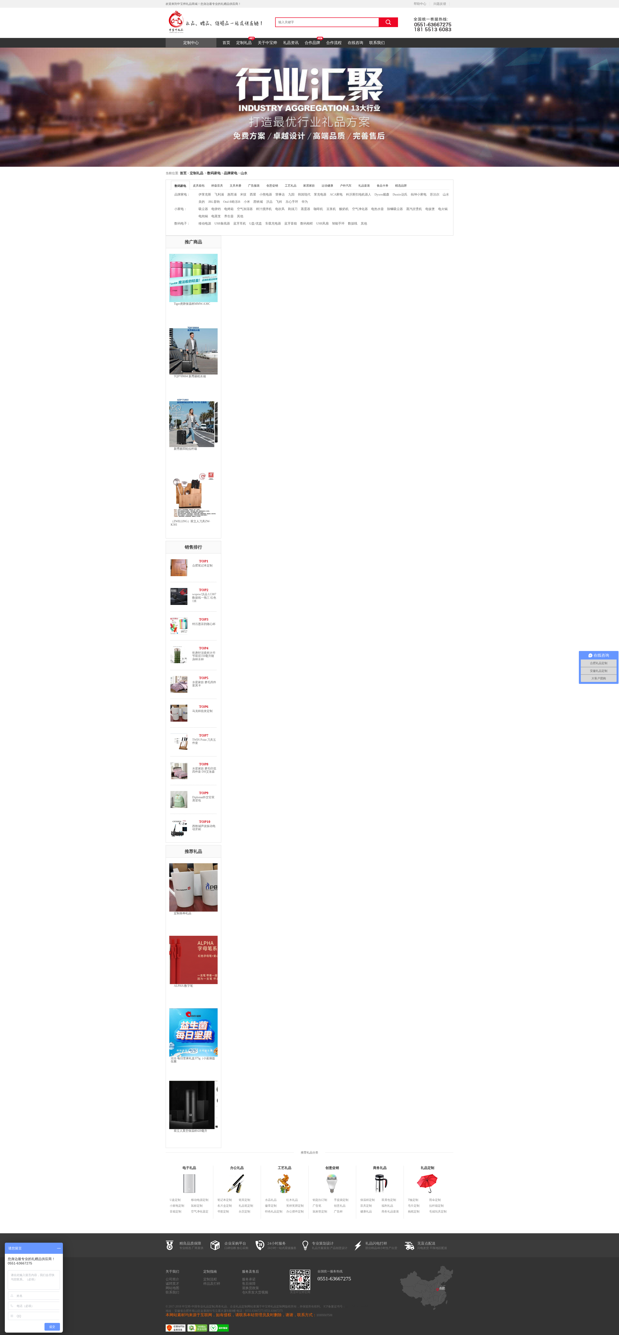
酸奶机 (344, 209)
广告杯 (338, 1211)
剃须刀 (292, 209)
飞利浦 (219, 194)
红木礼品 (292, 1200)
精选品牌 (401, 185)
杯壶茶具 (217, 185)
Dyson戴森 (382, 194)
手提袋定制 (341, 1200)
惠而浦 (232, 194)
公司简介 (172, 1279)
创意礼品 (340, 1205)
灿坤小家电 (419, 194)
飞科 (279, 201)
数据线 (352, 223)
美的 (202, 201)
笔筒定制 (244, 1200)
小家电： (180, 209)
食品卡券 (382, 185)
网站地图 (172, 1288)
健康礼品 (366, 1211)
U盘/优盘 (255, 223)
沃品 (269, 201)
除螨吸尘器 (395, 209)
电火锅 (443, 209)
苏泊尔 (434, 194)
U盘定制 (175, 1200)
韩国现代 (304, 194)
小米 (247, 201)
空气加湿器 (245, 209)
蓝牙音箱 (290, 223)
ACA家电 (336, 194)
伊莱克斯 (205, 194)
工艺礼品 (290, 185)
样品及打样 (211, 1283)
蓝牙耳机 (239, 223)
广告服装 (254, 185)
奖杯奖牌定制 (295, 1205)
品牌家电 (230, 173)
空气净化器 (360, 209)
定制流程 (210, 1279)
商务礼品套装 (390, 1211)
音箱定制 (175, 1211)
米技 (243, 194)
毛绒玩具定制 (438, 1211)
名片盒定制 (224, 1205)
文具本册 (235, 185)
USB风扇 (322, 223)
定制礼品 (244, 43)
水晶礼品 (271, 1200)
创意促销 (272, 185)
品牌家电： (182, 194)
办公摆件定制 (295, 1211)
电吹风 (280, 209)
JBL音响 (214, 201)
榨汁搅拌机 (264, 209)
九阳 (291, 194)
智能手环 (338, 223)
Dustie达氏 (400, 194)
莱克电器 (320, 194)
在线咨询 (355, 43)
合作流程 (334, 43)
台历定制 (244, 1211)
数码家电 (214, 173)
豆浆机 (331, 209)
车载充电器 (273, 223)
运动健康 (327, 185)
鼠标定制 (197, 1205)
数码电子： (182, 223)
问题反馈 (440, 4)
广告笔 (317, 1205)
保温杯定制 (367, 1200)
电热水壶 (377, 209)
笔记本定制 (224, 1200)
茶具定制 (366, 1205)
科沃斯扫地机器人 (358, 194)
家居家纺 (309, 185)
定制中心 (191, 43)
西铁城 (258, 201)
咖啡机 (318, 209)
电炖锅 (203, 216)
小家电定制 (177, 1205)
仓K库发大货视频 (255, 1292)
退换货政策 (250, 1288)
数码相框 (306, 223)
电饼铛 (216, 209)
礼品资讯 (291, 43)
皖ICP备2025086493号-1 (361, 1306)
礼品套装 (364, 185)
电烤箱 (229, 209)
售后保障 (249, 1283)
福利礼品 (387, 1205)
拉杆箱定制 (436, 1205)
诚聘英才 (172, 1283)
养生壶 (229, 216)
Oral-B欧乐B (231, 201)
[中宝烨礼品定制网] (214, 9)
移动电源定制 (199, 1200)
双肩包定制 (389, 1200)
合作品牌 (312, 43)
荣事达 (280, 194)
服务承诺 (249, 1279)
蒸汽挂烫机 (414, 209)
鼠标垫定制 (320, 1211)
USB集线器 (222, 223)
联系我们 (377, 43)
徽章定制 (271, 1205)
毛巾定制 (414, 1205)
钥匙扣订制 (320, 1200)
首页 (226, 43)
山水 (244, 173)
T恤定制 (413, 1200)
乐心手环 (292, 201)
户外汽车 (346, 185)
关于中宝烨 (267, 43)
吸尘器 (203, 209)
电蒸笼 (216, 216)
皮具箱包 (199, 185)
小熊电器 (265, 194)
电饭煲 (430, 209)
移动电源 (205, 223)
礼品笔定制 (246, 1205)
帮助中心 (420, 4)
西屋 (253, 194)
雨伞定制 (435, 1200)
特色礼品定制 (273, 1211)
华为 (305, 201)
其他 (240, 216)
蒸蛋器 (305, 209)
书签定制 (223, 1211)
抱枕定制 (414, 1211)
